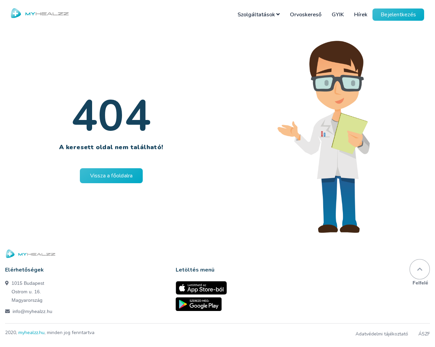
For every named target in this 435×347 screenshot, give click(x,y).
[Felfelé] (420, 269)
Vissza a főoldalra (111, 175)
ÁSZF (424, 334)
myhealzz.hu (31, 332)
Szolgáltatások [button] (257, 14)
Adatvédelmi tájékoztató (381, 334)
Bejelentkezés (398, 14)
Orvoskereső (305, 14)
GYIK (338, 14)
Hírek (360, 14)
